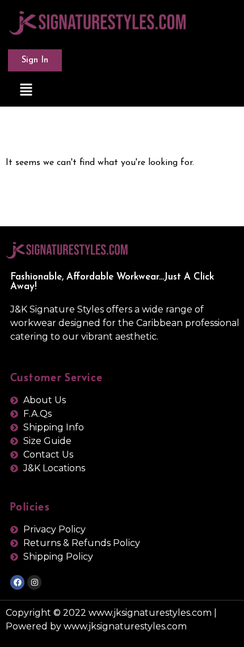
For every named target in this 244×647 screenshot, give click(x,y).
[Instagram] (34, 582)
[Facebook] (17, 582)
